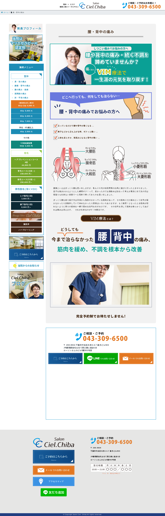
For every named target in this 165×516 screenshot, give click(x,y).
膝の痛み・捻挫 (21, 90)
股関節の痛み (20, 94)
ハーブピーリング (26, 230)
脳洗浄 (26, 224)
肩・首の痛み (20, 82)
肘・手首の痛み (21, 98)
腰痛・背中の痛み (22, 86)
